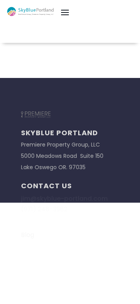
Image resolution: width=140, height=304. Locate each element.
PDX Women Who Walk (56, 255)
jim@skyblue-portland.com (64, 198)
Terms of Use (41, 244)
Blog (27, 234)
